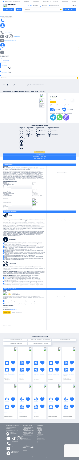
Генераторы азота (26, 440)
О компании (55, 1)
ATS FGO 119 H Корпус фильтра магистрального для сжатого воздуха (24, 412)
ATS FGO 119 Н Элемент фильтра (68, 374)
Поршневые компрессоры (28, 427)
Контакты (74, 1)
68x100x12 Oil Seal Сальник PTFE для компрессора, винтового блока (39, 412)
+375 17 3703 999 (15, 441)
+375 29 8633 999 (22, 438)
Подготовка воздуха (27, 439)
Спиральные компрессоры (28, 432)
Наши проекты (36, 1)
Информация (65, 1)
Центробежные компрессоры (26, 438)
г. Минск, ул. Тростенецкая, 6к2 (13, 433)
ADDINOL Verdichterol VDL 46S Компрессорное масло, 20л (68, 411)
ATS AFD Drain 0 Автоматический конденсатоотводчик (23, 375)
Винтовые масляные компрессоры (27, 429)
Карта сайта (25, 450)
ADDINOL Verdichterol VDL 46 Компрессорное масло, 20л (53, 411)
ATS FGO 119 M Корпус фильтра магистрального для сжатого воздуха (9, 412)
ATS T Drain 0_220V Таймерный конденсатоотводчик (9, 375)
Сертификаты (26, 1)
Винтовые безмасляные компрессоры (28, 434)
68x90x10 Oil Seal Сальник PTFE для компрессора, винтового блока (53, 375)
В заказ (52, 102)
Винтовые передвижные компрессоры (27, 436)
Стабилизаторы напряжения (25, 442)
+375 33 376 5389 (16, 36)
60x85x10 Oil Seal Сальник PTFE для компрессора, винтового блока (39, 375)
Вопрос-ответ (45, 1)
